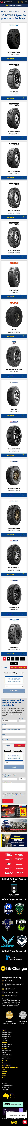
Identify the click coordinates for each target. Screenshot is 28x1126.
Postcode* (5, 740)
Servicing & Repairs (7, 1055)
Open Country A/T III (14, 52)
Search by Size (6, 1034)
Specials (4, 1061)
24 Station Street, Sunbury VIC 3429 (14, 985)
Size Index (4, 1083)
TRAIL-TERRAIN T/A (14, 607)
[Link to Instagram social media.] (15, 1122)
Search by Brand (6, 1036)
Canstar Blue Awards (7, 1085)
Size (3, 719)
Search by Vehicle (7, 1032)
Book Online (6, 1065)
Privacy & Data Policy (11, 1118)
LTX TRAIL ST (14, 409)
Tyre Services (5, 1057)
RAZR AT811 (14, 330)
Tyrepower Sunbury (15, 5)
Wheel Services (6, 1059)
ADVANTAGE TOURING (14, 449)
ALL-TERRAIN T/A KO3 (14, 528)
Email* (4, 734)
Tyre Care (4, 1038)
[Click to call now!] (18, 2)
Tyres (3, 1030)
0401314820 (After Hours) (11, 992)
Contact (4, 1063)
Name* (4, 724)
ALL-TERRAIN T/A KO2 (14, 488)
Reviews (4, 1078)
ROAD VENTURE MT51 (14, 211)
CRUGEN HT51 (14, 92)
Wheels (4, 1042)
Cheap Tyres (5, 1089)
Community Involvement (10, 1067)
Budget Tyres (5, 1087)
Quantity (21, 719)
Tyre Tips (4, 1040)
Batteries (4, 1052)
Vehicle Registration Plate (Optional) (9, 776)
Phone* (11, 729)
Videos (4, 1076)
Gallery (4, 1071)
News (4, 1073)
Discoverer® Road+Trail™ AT (14, 369)
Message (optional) (7, 782)
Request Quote (8, 801)
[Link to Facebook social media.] (12, 1122)
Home (4, 11)
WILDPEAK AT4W (14, 647)
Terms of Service (20, 795)
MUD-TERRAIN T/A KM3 (14, 568)
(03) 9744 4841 (10, 989)
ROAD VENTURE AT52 (14, 131)
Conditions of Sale (21, 1118)
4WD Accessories (6, 1050)
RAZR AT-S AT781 (14, 290)
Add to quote (10, 58)
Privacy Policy (10, 795)
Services (4, 1048)
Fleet (3, 1069)
